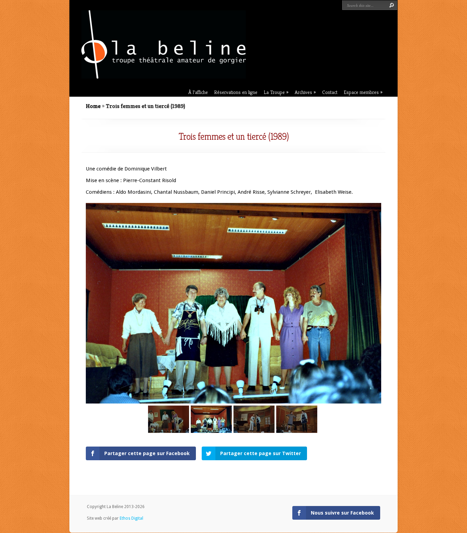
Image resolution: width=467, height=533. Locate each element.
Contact (329, 92)
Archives (303, 92)
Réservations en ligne (235, 92)
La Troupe (274, 92)
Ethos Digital (131, 518)
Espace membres (361, 92)
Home (93, 106)
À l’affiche (198, 92)
